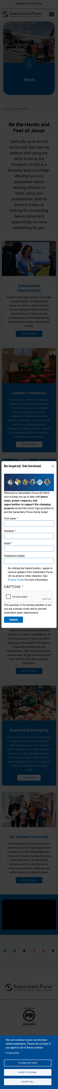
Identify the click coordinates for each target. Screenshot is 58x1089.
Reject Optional (27, 1072)
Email (7, 543)
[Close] (52, 466)
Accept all (27, 1081)
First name (10, 518)
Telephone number (14, 555)
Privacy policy (12, 1052)
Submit (13, 619)
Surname (9, 530)
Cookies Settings (27, 1063)
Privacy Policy (16, 579)
